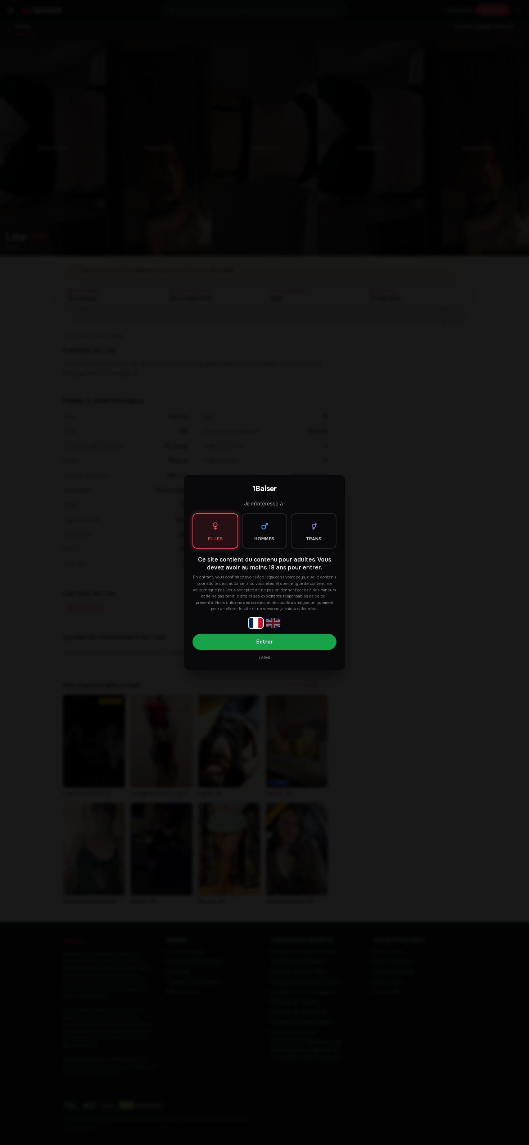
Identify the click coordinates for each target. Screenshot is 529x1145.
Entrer (264, 641)
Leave (264, 657)
